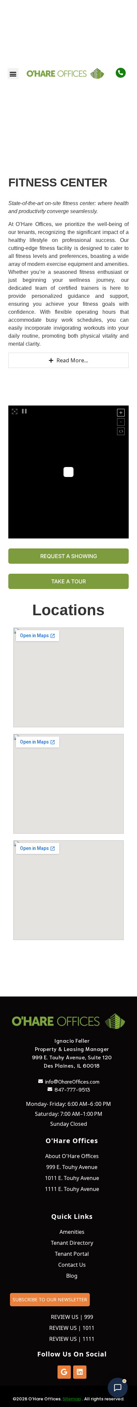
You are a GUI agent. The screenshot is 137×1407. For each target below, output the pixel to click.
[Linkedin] (79, 1372)
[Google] (64, 1372)
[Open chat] (118, 1388)
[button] (13, 73)
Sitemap (72, 1399)
